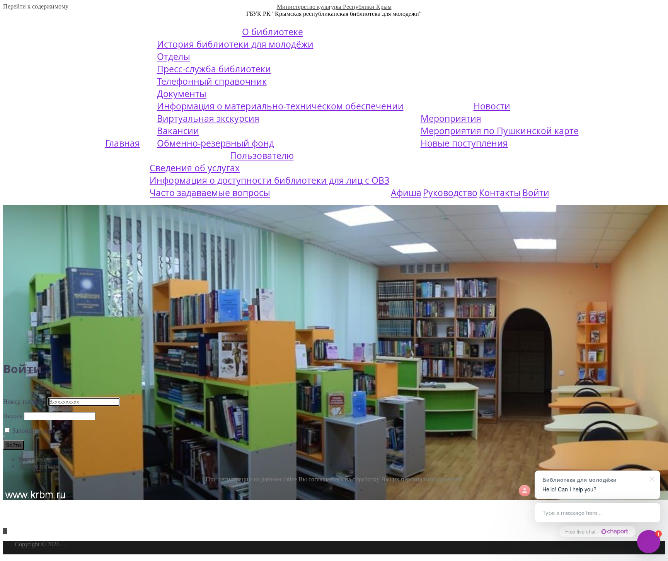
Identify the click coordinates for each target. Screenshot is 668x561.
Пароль (12, 416)
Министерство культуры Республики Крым (334, 6)
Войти (535, 192)
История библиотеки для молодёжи (235, 44)
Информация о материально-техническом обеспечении (280, 106)
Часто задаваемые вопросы (210, 192)
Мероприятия (451, 118)
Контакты (500, 192)
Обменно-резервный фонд (215, 143)
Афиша (406, 192)
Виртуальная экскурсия (208, 118)
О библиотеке (272, 32)
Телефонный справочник (212, 81)
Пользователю (262, 155)
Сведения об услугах (195, 168)
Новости (492, 106)
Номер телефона (24, 401)
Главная (122, 143)
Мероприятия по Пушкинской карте (500, 130)
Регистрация (35, 459)
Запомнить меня (33, 430)
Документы (181, 93)
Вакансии (178, 130)
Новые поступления (464, 143)
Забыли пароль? (40, 466)
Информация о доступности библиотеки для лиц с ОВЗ (269, 180)
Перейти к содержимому (35, 6)
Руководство (450, 192)
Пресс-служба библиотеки (214, 69)
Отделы (173, 56)
